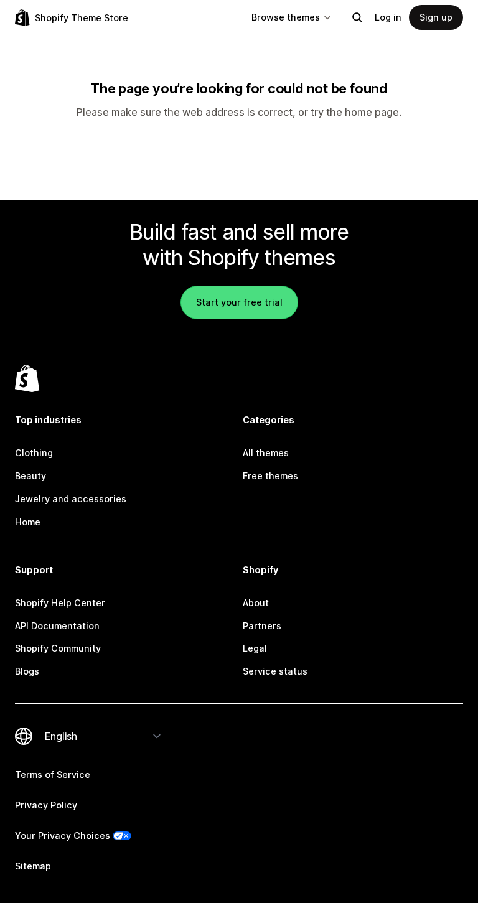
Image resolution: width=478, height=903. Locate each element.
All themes (266, 452)
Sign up (435, 17)
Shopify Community (58, 648)
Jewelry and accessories (70, 499)
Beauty (30, 475)
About (256, 602)
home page (372, 112)
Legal (255, 648)
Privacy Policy (46, 805)
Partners (262, 625)
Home (27, 522)
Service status (275, 671)
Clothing (34, 452)
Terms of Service (52, 774)
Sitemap (33, 866)
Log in (388, 17)
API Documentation (57, 625)
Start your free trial (239, 302)
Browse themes (285, 17)
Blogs (27, 671)
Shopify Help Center (60, 602)
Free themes (270, 475)
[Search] (357, 17)
